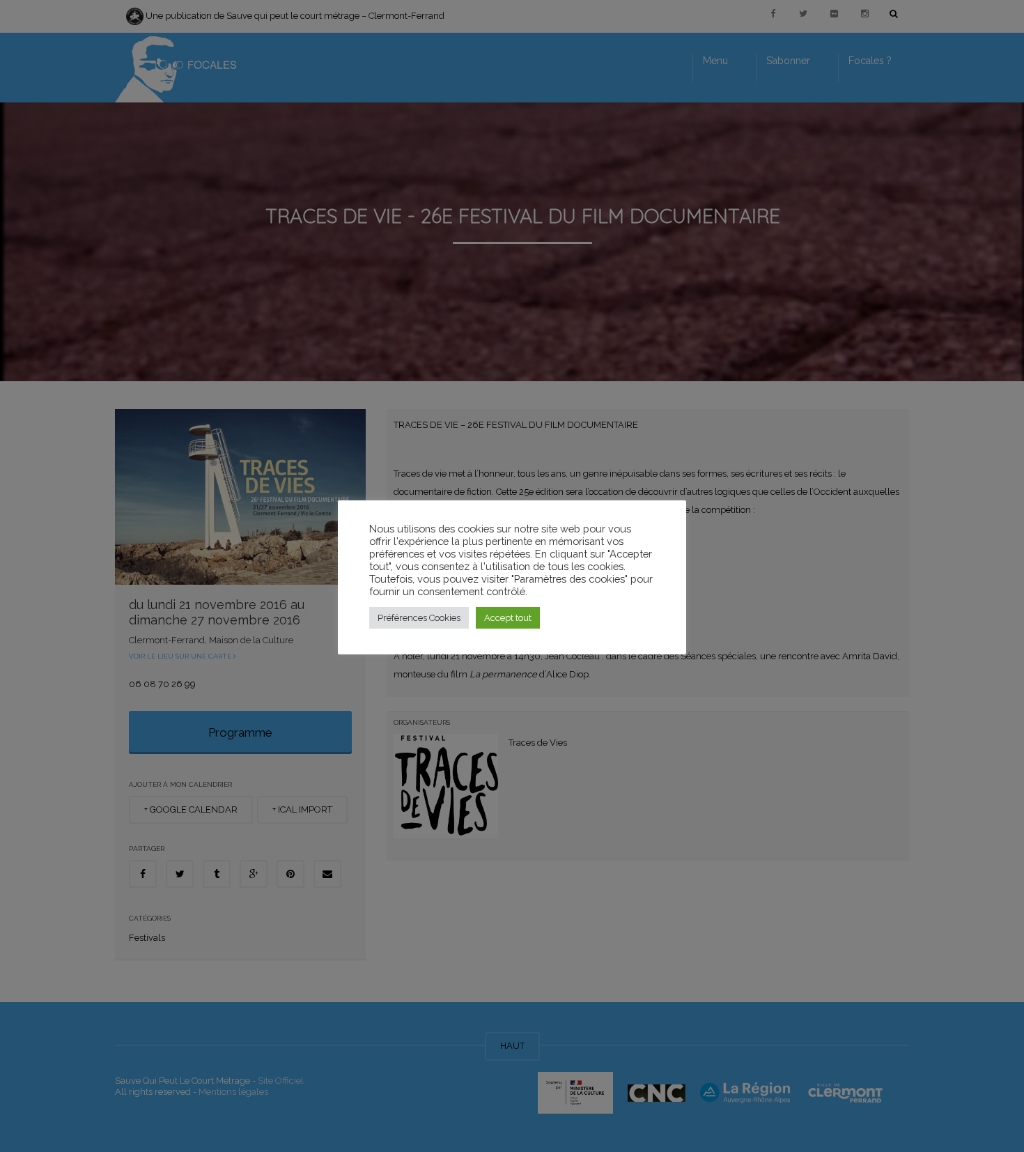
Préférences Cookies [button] (419, 618)
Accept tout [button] (508, 618)
